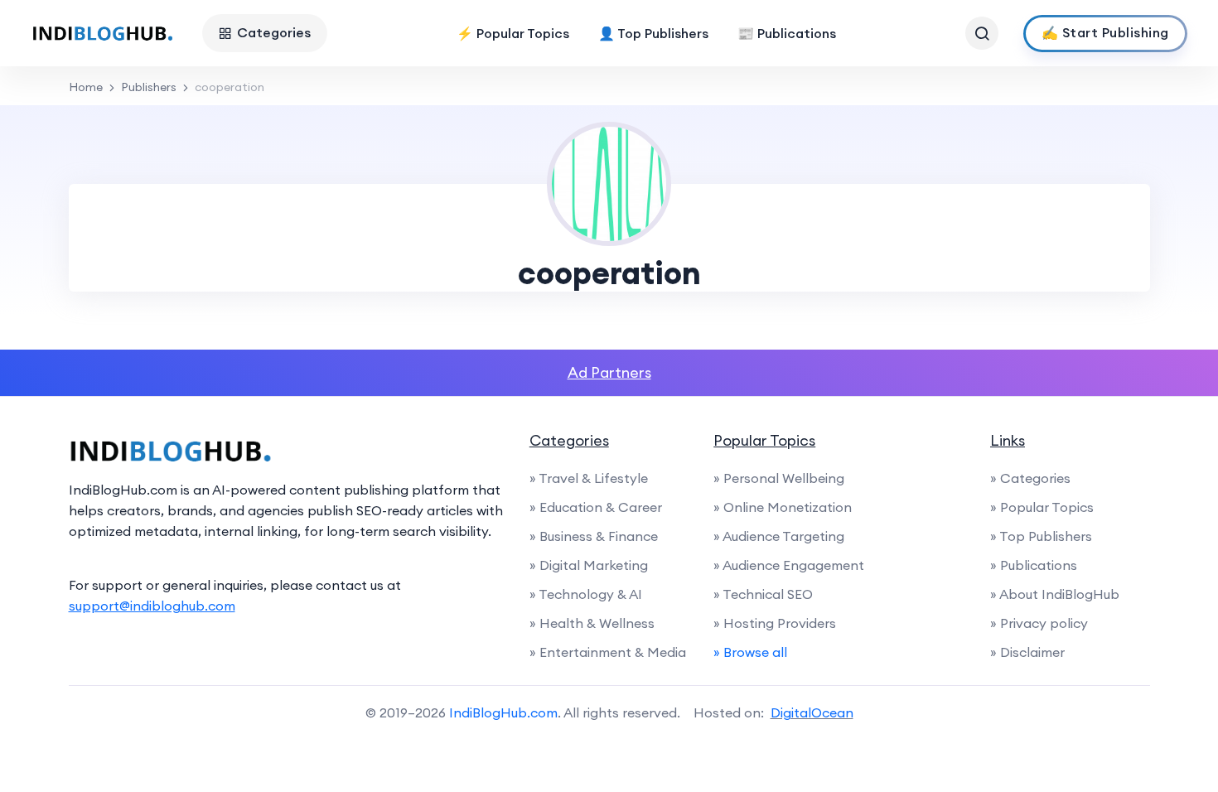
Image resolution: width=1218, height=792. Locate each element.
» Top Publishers (1041, 536)
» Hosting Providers (774, 623)
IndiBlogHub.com (503, 712)
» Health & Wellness (592, 623)
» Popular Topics (1042, 507)
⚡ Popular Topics (513, 33)
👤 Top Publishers (653, 33)
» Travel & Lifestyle (588, 478)
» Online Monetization (782, 507)
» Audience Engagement (788, 565)
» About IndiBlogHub (1054, 594)
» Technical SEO (763, 594)
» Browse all (750, 652)
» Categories (1030, 478)
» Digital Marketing (588, 565)
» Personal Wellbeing (778, 478)
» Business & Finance (593, 536)
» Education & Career (595, 507)
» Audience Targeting (778, 536)
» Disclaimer (1027, 652)
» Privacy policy (1039, 623)
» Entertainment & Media (607, 652)
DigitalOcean (812, 712)
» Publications (1033, 565)
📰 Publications (786, 33)
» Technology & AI (585, 594)
